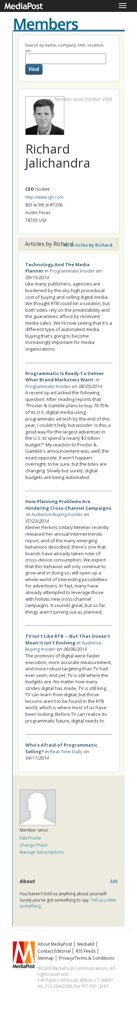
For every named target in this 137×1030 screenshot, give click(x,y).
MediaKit (85, 944)
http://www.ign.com (44, 197)
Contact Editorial (54, 951)
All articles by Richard (88, 245)
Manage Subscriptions (42, 852)
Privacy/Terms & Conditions (86, 958)
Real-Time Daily (66, 751)
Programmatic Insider (72, 271)
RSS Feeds (86, 951)
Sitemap (46, 958)
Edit (114, 881)
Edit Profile (30, 838)
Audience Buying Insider (57, 514)
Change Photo (34, 845)
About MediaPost (55, 944)
